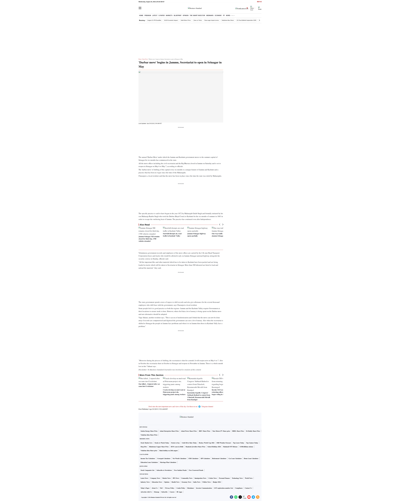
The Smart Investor (197, 15)
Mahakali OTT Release (230, 447)
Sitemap (156, 492)
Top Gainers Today (252, 443)
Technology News (237, 478)
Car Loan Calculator (235, 458)
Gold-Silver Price (186, 20)
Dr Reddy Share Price (253, 431)
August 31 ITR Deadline (154, 20)
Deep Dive (144, 447)
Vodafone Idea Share (228, 20)
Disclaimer (190, 488)
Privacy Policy (169, 488)
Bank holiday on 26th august (168, 450)
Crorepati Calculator (163, 458)
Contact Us (248, 488)
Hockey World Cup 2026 (206, 443)
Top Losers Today (238, 443)
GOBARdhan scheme (246, 447)
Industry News (145, 482)
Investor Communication (204, 488)
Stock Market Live (146, 443)
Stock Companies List (147, 470)
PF (224, 15)
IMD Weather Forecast (224, 443)
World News (248, 478)
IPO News (176, 478)
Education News (157, 482)
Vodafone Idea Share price (149, 450)
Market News (166, 478)
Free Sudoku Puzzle (180, 470)
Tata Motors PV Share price (221, 431)
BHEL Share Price (238, 431)
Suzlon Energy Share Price (149, 431)
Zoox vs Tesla (198, 20)
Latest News (144, 478)
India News (145, 59)
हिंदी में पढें (259, 1)
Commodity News (186, 478)
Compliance (239, 488)
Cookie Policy (180, 488)
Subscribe (164, 492)
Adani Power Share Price (189, 431)
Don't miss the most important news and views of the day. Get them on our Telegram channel (181, 406)
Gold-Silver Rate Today (189, 443)
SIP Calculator (205, 458)
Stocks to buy (175, 443)
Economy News (186, 482)
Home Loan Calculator (251, 458)
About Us (155, 488)
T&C (161, 488)
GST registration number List (223, 488)
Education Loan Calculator (149, 462)
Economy (218, 15)
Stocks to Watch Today (162, 443)
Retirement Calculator (219, 458)
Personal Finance (224, 478)
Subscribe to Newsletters (164, 470)
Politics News (206, 482)
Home (141, 15)
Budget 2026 (217, 482)
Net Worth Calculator (179, 458)
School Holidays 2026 (214, 447)
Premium (147, 15)
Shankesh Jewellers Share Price (195, 447)
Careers (172, 492)
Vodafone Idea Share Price (149, 435)
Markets (169, 15)
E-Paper (162, 15)
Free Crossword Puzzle (196, 470)
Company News (155, 478)
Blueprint (177, 15)
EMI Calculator (193, 458)
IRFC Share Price (204, 431)
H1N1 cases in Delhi (177, 447)
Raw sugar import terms (211, 20)
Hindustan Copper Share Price (159, 447)
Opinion (185, 15)
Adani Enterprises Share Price (169, 431)
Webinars (210, 15)
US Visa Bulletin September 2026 (246, 20)
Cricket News (212, 478)
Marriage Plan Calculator (168, 462)
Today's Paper (145, 488)
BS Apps (179, 492)
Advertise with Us (146, 492)
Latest (154, 15)
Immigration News (200, 478)
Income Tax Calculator (148, 458)
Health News (175, 482)
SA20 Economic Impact (171, 20)
